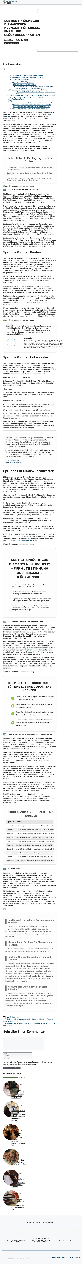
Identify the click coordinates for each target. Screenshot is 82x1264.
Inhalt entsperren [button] (12, 460)
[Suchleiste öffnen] (5, 3)
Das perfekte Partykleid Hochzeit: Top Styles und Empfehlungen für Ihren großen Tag (18, 1139)
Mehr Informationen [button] (13, 462)
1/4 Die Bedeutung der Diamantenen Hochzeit (26, 77)
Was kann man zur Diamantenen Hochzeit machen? (31, 107)
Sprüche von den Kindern (21, 79)
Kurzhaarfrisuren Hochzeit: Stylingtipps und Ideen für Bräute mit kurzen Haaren (18, 1115)
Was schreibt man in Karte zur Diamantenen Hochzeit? (32, 103)
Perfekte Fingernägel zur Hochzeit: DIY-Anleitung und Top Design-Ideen (18, 1162)
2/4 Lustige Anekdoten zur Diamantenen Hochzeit (28, 90)
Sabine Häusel (9, 40)
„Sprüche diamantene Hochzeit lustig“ (23, 540)
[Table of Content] (29, 69)
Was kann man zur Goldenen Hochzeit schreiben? (30, 109)
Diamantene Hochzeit (37, 650)
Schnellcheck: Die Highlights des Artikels (28, 75)
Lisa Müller (24, 81)
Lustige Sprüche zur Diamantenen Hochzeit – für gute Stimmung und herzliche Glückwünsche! (34, 87)
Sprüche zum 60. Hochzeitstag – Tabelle (30, 97)
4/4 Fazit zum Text (16, 99)
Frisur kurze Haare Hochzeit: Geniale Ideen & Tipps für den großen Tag (17, 1094)
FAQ (10, 101)
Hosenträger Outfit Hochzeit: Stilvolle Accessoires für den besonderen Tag (17, 1204)
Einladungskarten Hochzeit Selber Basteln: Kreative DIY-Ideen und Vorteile (18, 1183)
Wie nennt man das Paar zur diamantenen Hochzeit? (32, 105)
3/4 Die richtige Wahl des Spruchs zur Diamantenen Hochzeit (32, 95)
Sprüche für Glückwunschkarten (24, 85)
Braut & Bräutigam (11, 43)
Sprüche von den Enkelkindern (23, 83)
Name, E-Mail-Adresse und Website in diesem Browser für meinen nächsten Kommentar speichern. (27, 1063)
